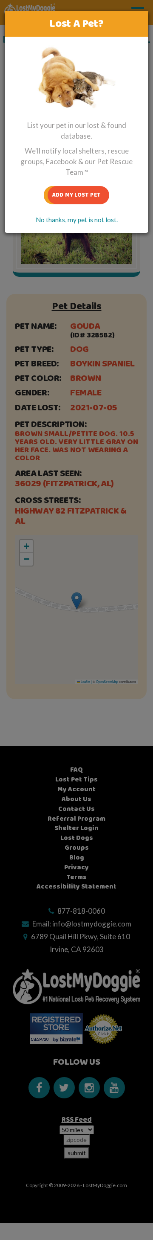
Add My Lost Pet (76, 195)
